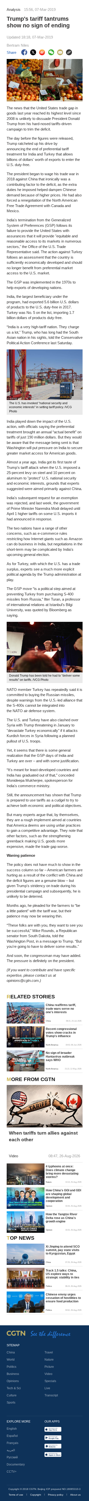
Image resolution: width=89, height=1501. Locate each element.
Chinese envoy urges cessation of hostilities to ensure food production (63, 1298)
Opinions (13, 1381)
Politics (11, 1366)
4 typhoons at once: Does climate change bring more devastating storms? (62, 1171)
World (11, 1359)
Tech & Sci (14, 1388)
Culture (12, 1395)
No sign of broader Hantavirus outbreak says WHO (60, 1056)
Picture (49, 1366)
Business (13, 1374)
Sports (11, 1402)
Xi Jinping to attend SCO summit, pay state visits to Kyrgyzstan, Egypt (63, 1250)
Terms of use (16, 1494)
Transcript (51, 1395)
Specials (50, 1381)
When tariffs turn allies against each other (43, 1136)
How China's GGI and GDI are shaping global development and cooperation (63, 1195)
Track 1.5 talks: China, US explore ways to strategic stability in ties (62, 1274)
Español (12, 1436)
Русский (12, 1457)
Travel (48, 1352)
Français (12, 1443)
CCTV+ (12, 1471)
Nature (49, 1359)
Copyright (36, 1494)
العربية (11, 1450)
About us (75, 1494)
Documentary (16, 1464)
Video (48, 1374)
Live (47, 1388)
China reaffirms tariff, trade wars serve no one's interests (61, 1009)
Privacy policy (56, 1494)
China (11, 1352)
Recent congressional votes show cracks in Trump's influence (61, 1032)
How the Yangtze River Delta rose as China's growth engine (61, 1218)
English (12, 1428)
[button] (9, 1044)
